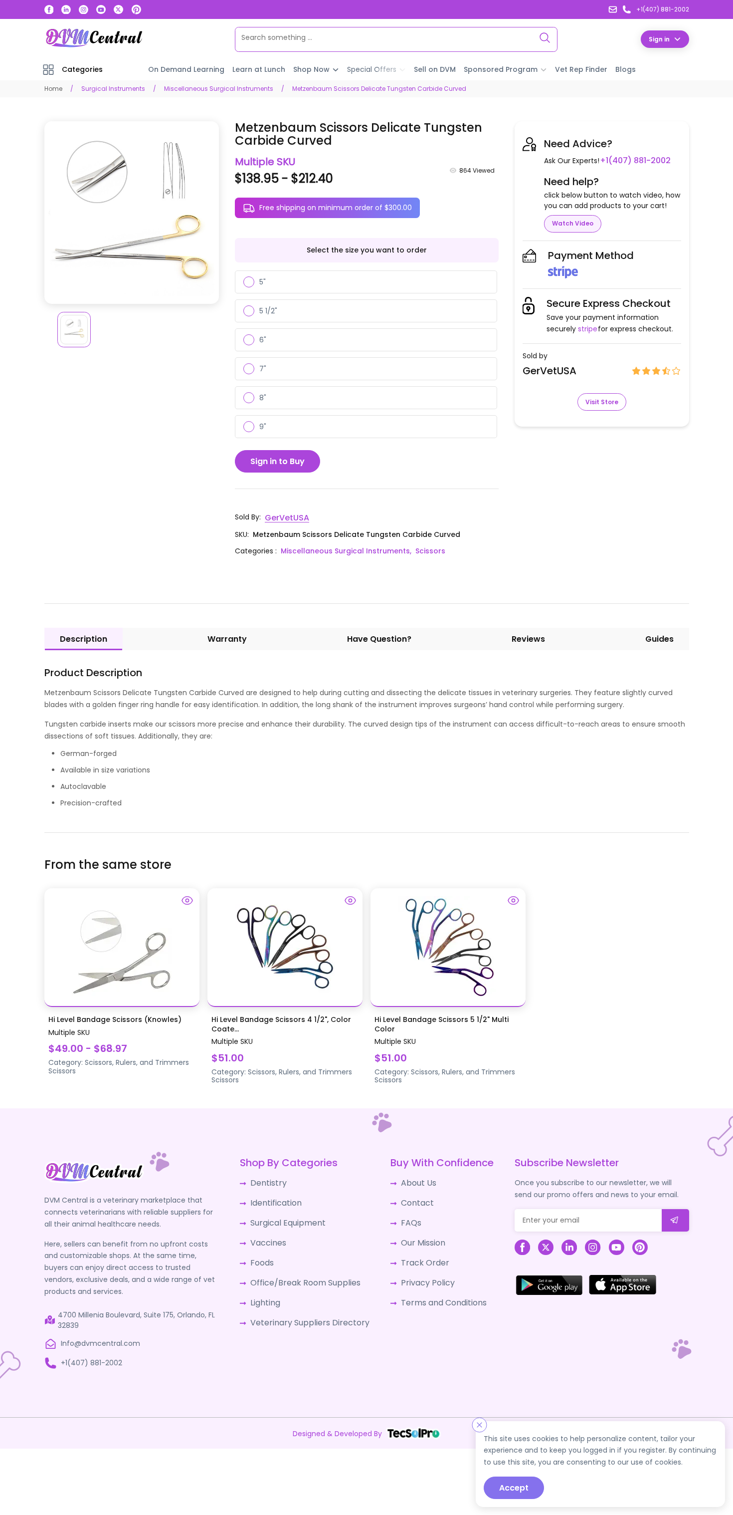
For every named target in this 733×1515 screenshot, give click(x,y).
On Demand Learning (186, 69)
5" (262, 281)
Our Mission (415, 1236)
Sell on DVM (435, 69)
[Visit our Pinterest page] (136, 9)
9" (262, 426)
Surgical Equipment (289, 1217)
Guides (659, 637)
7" (262, 368)
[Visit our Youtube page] (101, 9)
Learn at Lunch (258, 69)
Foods (266, 1254)
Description (83, 637)
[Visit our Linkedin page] (66, 9)
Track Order (416, 1254)
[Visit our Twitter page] (118, 9)
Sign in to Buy (277, 461)
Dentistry (271, 1180)
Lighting (269, 1291)
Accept (514, 1488)
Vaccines (272, 1236)
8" (262, 397)
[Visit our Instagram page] (83, 9)
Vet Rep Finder (581, 69)
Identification (279, 1199)
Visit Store (601, 401)
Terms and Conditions (434, 1291)
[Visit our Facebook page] (49, 9)
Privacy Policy (418, 1272)
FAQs (404, 1217)
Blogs (625, 69)
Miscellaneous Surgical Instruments (218, 88)
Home (53, 88)
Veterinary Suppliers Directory (307, 1309)
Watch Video (572, 223)
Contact (410, 1199)
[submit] (675, 1218)
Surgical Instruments (113, 88)
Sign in (659, 38)
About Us (410, 1180)
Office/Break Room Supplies (305, 1272)
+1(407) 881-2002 (631, 160)
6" (262, 339)
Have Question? (379, 637)
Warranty (227, 637)
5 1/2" (268, 310)
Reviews (528, 637)
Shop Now (311, 69)
